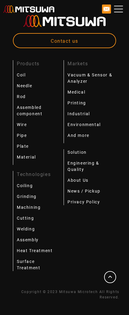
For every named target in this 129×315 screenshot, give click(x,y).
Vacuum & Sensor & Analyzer (90, 78)
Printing (77, 102)
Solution (77, 152)
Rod (21, 96)
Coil (21, 75)
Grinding (27, 196)
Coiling (25, 185)
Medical (76, 92)
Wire (22, 124)
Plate (23, 146)
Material (26, 157)
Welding (26, 229)
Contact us (64, 41)
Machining (28, 207)
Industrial (79, 113)
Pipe (22, 135)
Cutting (25, 218)
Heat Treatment (34, 250)
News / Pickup (84, 191)
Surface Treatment (28, 264)
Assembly (28, 239)
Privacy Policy (84, 201)
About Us (78, 180)
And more (78, 135)
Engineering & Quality (83, 166)
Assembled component (29, 110)
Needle (24, 85)
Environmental (84, 124)
